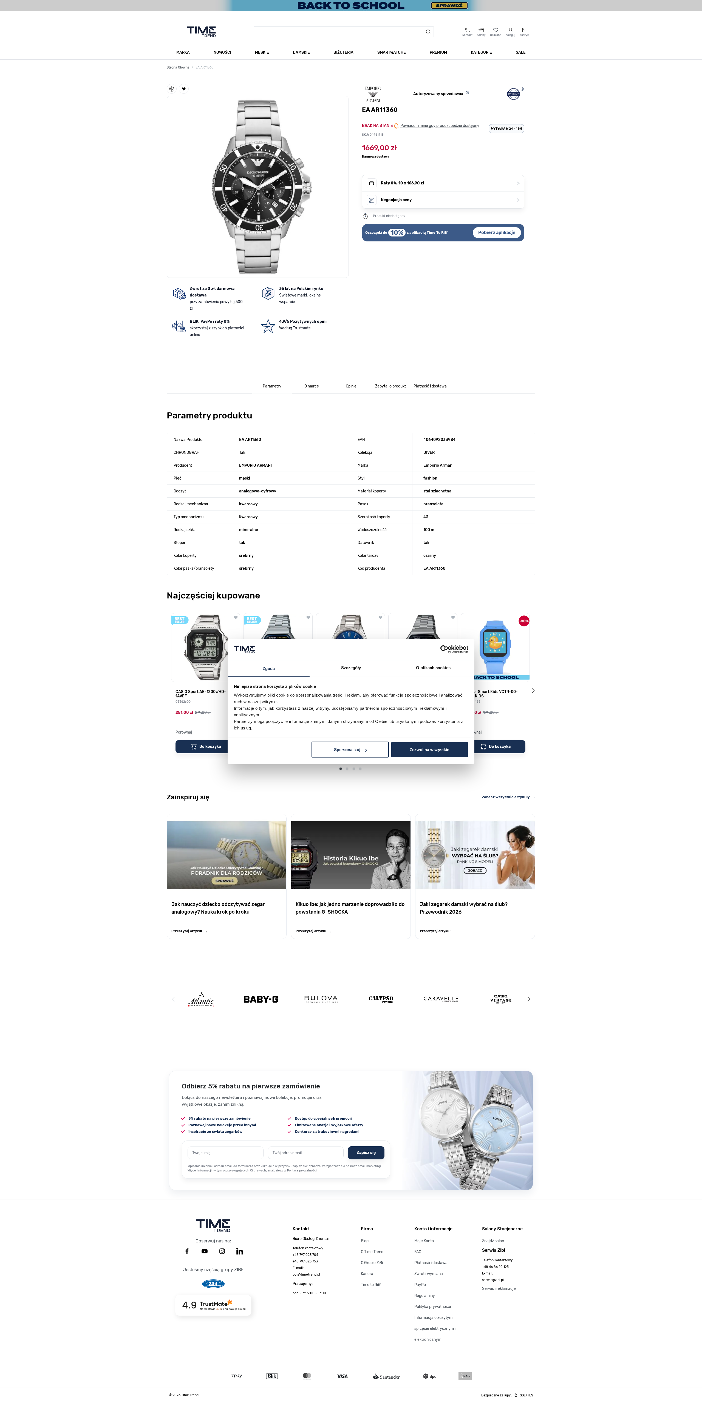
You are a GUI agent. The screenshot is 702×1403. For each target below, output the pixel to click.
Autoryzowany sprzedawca (438, 94)
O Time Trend (372, 1252)
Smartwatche (391, 52)
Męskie (262, 52)
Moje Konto (424, 1241)
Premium (438, 52)
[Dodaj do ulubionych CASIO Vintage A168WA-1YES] (308, 617)
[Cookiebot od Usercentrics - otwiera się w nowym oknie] (444, 649)
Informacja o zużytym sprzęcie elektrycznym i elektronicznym (434, 1328)
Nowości (222, 52)
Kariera (367, 1273)
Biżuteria (343, 52)
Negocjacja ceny (450, 200)
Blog (365, 1241)
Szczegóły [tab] (351, 667)
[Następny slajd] (533, 690)
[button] (258, 186)
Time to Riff (371, 1284)
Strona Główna (178, 67)
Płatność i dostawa (431, 1263)
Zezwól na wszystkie (429, 749)
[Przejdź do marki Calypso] (381, 999)
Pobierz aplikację (497, 232)
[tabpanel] (351, 491)
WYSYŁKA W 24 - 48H (506, 128)
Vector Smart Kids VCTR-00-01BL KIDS (491, 694)
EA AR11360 (205, 67)
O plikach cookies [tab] (433, 667)
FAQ (417, 1252)
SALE (521, 52)
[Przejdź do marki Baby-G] (261, 999)
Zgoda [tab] (269, 668)
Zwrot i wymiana (428, 1273)
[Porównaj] (172, 89)
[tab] (272, 386)
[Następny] (528, 999)
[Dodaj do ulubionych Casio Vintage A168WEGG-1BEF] (453, 617)
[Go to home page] (201, 31)
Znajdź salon (493, 1241)
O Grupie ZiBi (372, 1263)
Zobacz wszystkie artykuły (508, 797)
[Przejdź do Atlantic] (201, 999)
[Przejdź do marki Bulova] (321, 999)
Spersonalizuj (347, 749)
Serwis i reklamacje (499, 1288)
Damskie (301, 52)
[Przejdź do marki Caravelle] (441, 999)
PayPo (420, 1284)
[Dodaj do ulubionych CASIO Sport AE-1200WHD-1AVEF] (235, 617)
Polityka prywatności (432, 1306)
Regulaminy (424, 1295)
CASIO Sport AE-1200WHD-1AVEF (201, 694)
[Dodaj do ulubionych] (184, 89)
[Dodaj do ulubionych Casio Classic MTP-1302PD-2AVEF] (380, 617)
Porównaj (184, 732)
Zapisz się (366, 1152)
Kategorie (481, 52)
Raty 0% (450, 183)
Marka (183, 52)
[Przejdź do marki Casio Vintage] (501, 999)
